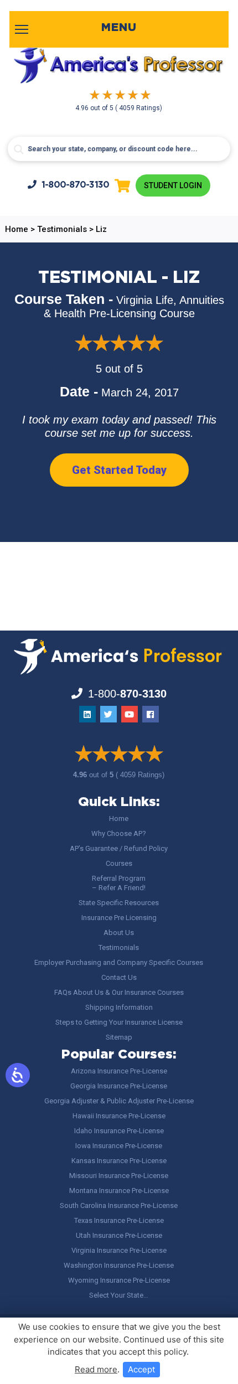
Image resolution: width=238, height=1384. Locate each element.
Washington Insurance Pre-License (119, 1265)
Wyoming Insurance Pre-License (119, 1280)
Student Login (173, 185)
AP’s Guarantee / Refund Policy (119, 848)
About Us (119, 932)
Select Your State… (118, 1295)
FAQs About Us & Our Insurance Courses (119, 992)
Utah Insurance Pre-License (119, 1235)
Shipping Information (119, 1007)
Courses (119, 863)
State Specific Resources (119, 902)
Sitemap (119, 1037)
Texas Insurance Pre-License (119, 1220)
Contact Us (119, 977)
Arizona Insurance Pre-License (119, 1071)
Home (118, 818)
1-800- (76, 185)
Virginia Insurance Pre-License (119, 1250)
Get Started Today (119, 470)
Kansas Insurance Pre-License (119, 1160)
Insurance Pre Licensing (119, 917)
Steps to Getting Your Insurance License (119, 1022)
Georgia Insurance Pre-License (118, 1086)
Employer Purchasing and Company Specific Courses (118, 962)
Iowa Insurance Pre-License (118, 1146)
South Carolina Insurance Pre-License (119, 1205)
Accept (141, 1369)
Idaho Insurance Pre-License (119, 1131)
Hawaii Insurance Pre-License (119, 1116)
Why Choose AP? (118, 833)
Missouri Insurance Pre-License (118, 1175)
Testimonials (119, 947)
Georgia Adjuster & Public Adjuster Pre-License (119, 1101)
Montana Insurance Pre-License (119, 1190)
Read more (96, 1369)
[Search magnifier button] (19, 149)
